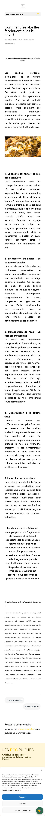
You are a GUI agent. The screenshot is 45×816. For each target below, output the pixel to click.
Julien (10, 39)
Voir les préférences (23, 810)
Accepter (22, 797)
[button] (41, 770)
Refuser (22, 803)
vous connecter (26, 729)
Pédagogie (28, 39)
